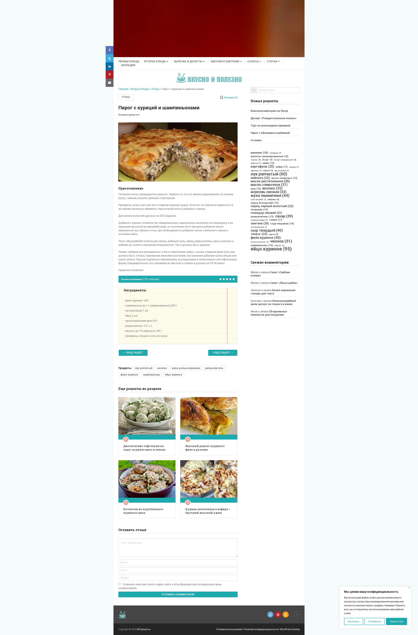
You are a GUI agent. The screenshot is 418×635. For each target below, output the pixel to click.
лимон (268, 170)
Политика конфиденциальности (261, 629)
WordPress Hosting (290, 629)
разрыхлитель (214, 368)
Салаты (253, 61)
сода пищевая (282, 223)
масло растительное (270, 181)
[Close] (409, 588)
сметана (260, 223)
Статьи (272, 61)
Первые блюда (128, 61)
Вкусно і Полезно (210, 74)
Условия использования (229, 629)
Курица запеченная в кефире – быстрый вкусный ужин (207, 510)
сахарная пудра (259, 220)
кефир (282, 166)
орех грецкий (258, 199)
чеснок (281, 241)
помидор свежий (266, 212)
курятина (256, 171)
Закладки (128, 65)
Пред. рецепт (134, 352)
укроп (273, 234)
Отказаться (374, 621)
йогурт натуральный (285, 160)
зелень (256, 160)
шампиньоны (151, 374)
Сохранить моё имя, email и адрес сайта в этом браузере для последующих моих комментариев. (170, 586)
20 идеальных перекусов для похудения (269, 313)
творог (259, 234)
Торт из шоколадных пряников (270, 125)
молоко (162, 368)
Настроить (353, 621)
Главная (123, 89)
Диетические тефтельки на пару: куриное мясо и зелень (144, 447)
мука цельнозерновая (186, 368)
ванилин (259, 152)
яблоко (279, 245)
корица (294, 167)
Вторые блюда (155, 61)
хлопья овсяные (260, 242)
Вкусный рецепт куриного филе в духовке (205, 447)
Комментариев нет (129, 115)
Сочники (256, 140)
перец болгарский (265, 202)
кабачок (256, 163)
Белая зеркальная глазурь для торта (273, 292)
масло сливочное (269, 184)
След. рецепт (221, 352)
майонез (260, 178)
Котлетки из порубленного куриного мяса (143, 510)
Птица (155, 89)
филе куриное (129, 374)
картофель (262, 166)
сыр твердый (267, 230)
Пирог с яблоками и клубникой (270, 132)
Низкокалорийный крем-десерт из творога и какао (273, 302)
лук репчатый (143, 368)
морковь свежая (268, 192)
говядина (275, 153)
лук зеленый (281, 171)
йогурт (267, 160)
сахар (284, 216)
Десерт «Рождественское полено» (274, 118)
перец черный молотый (272, 206)
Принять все (396, 621)
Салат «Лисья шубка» (284, 282)
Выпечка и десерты (188, 61)
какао (268, 163)
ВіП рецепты (143, 629)
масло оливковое (284, 178)
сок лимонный (259, 227)
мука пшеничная (270, 195)
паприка (273, 199)
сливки (275, 220)
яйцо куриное (173, 374)
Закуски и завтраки (224, 61)
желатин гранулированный (269, 156)
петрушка (259, 209)
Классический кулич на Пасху (269, 110)
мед (256, 188)
